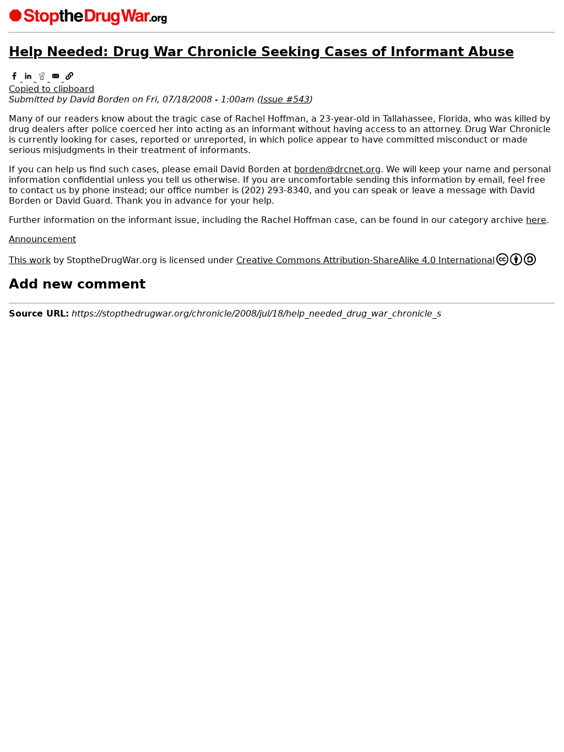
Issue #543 (285, 99)
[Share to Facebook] (16, 78)
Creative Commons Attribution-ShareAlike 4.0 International (365, 260)
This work (30, 260)
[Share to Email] (57, 78)
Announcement (42, 239)
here (536, 220)
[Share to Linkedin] (29, 78)
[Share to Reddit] (43, 78)
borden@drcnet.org (337, 169)
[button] (282, 83)
